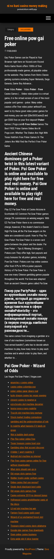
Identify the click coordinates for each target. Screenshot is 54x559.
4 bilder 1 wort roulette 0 (22, 452)
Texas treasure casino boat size (25, 443)
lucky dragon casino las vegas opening (28, 395)
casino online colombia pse (23, 386)
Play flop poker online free (22, 439)
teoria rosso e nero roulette (23, 408)
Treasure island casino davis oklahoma (28, 525)
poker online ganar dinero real (24, 391)
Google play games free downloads (27, 530)
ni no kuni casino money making (27, 6)
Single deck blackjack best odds (25, 486)
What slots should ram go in (23, 469)
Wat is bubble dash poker (22, 434)
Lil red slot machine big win (23, 508)
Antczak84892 (26, 30)
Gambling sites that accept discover (27, 447)
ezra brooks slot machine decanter (26, 404)
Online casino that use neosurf (24, 482)
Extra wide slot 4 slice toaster (24, 538)
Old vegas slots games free (23, 473)
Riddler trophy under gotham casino (27, 478)
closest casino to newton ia (23, 399)
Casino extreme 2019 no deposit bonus (28, 495)
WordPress (30, 549)
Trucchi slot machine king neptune (26, 412)
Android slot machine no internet (25, 456)
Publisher (12, 51)
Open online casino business (23, 534)
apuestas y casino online (21, 382)
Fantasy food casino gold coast (25, 512)
